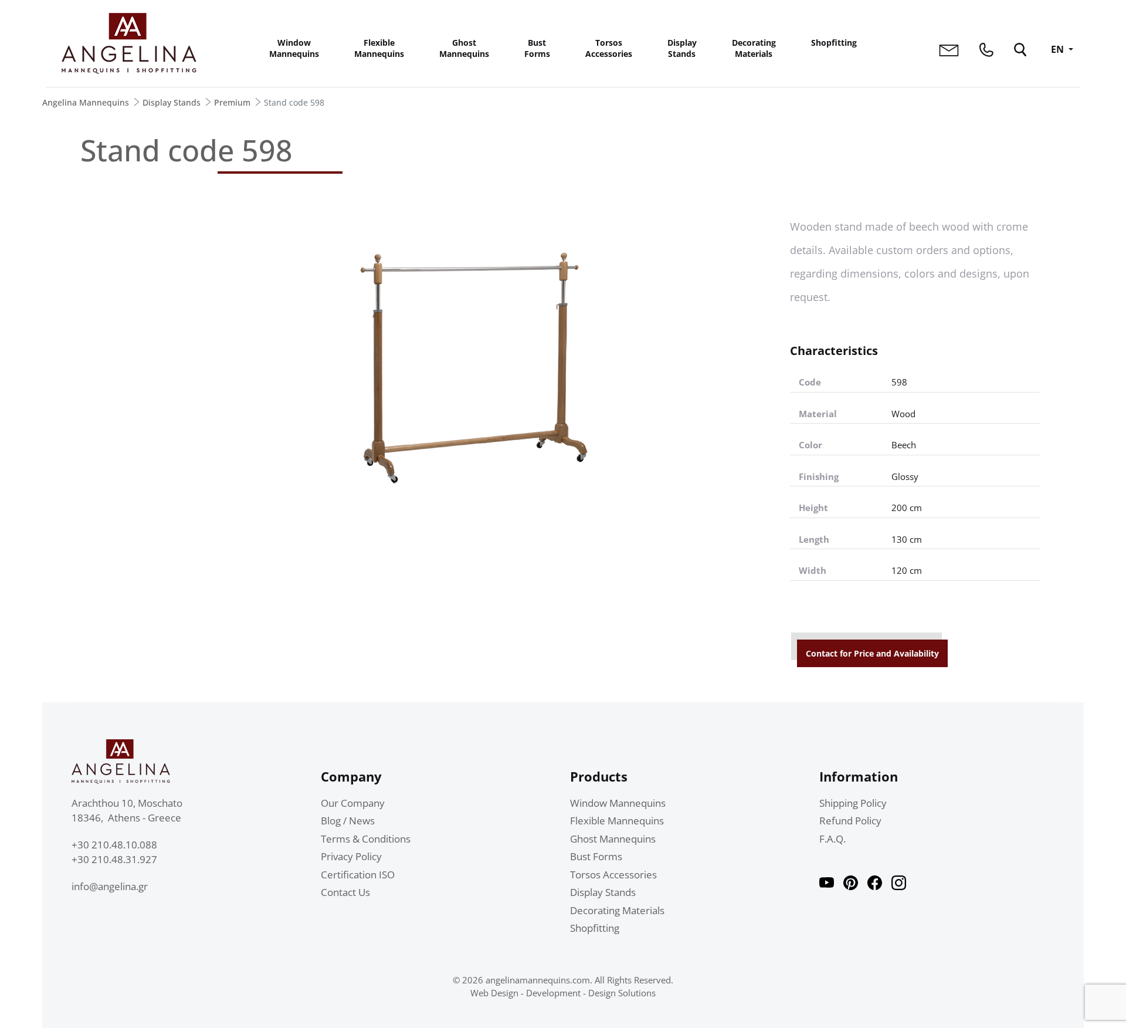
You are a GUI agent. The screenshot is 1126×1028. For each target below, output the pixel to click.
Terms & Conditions (366, 839)
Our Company (353, 803)
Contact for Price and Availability (872, 653)
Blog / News (348, 820)
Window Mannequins (294, 48)
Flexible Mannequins (379, 48)
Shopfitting (834, 42)
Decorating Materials (754, 48)
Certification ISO (358, 874)
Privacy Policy (351, 856)
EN (1058, 49)
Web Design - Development (525, 993)
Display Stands (682, 48)
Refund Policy (850, 820)
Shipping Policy (853, 803)
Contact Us (345, 892)
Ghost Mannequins (464, 48)
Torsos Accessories (608, 48)
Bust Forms (537, 48)
